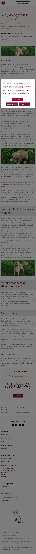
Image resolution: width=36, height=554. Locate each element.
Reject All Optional (12, 104)
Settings (17, 99)
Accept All (25, 104)
